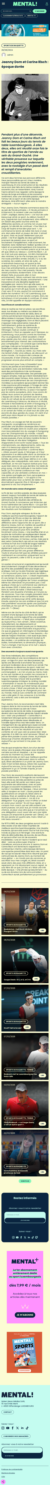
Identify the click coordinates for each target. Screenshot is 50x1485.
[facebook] (21, 1237)
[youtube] (17, 1237)
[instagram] (13, 1237)
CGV (3, 1477)
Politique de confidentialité (11, 1469)
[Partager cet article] (3, 1481)
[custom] (33, 1237)
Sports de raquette (13, 45)
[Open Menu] (3, 4)
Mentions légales (8, 1473)
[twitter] (25, 1237)
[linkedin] (29, 1237)
